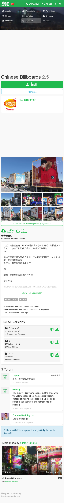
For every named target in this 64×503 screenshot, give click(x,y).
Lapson (16, 375)
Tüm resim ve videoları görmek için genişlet (32, 223)
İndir (34, 84)
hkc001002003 (27, 100)
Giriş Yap (44, 430)
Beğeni (24, 232)
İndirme (10, 232)
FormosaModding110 (23, 415)
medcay (16, 389)
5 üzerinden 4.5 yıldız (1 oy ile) (13, 238)
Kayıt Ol (8, 433)
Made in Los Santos (10, 496)
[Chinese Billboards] (32, 174)
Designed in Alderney (11, 493)
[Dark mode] (56, 3)
